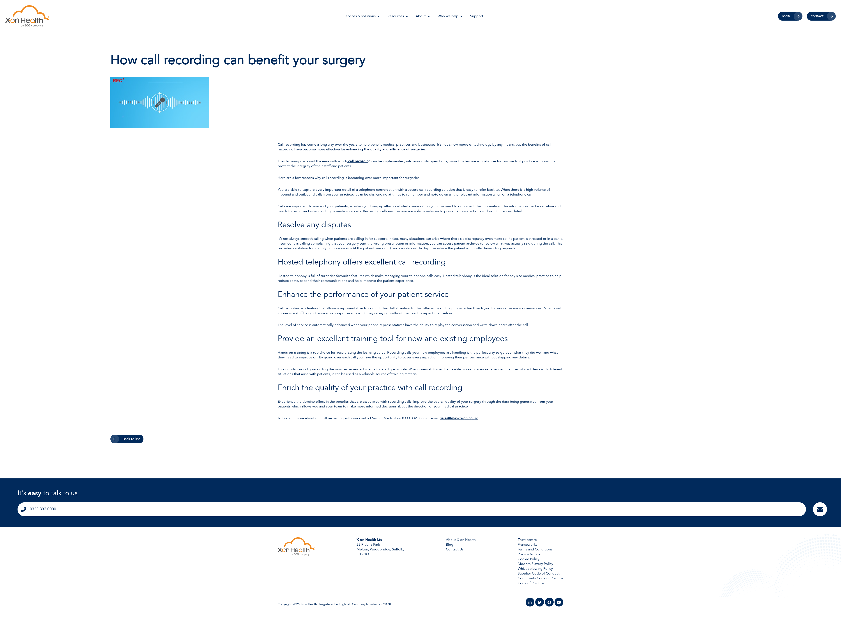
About (421, 16)
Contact (817, 16)
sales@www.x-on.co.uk (459, 418)
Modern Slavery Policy (535, 563)
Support (476, 16)
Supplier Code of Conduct (539, 573)
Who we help (448, 16)
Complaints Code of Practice (540, 578)
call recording (359, 161)
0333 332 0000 (43, 509)
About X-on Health (461, 539)
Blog (449, 544)
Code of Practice (531, 583)
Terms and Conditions (535, 549)
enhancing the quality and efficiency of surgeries (385, 149)
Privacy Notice (529, 554)
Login (786, 16)
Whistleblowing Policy (535, 568)
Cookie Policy (528, 559)
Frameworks (527, 544)
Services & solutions (360, 16)
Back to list (131, 439)
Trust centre (527, 539)
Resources (395, 16)
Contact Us (454, 549)
